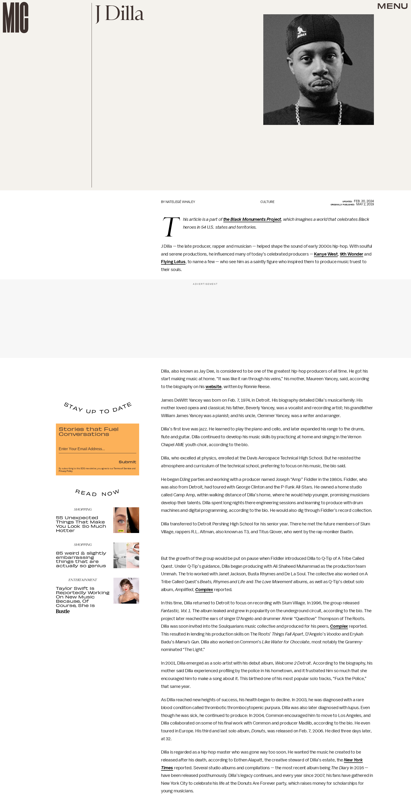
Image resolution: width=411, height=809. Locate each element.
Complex (204, 589)
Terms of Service (122, 468)
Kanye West (326, 254)
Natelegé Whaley (180, 202)
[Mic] (15, 17)
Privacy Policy (66, 471)
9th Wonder (351, 254)
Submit (127, 461)
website (213, 386)
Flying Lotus (173, 261)
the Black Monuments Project (252, 219)
